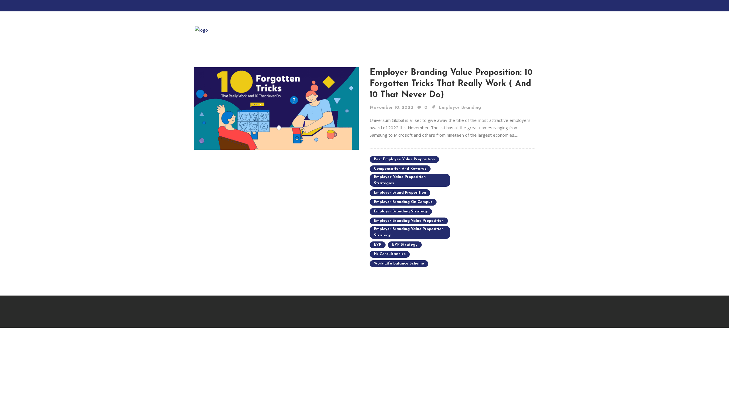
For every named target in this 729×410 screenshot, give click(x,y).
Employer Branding (460, 107)
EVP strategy (404, 245)
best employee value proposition (404, 159)
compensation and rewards (400, 169)
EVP (377, 245)
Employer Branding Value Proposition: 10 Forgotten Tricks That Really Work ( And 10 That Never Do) (451, 83)
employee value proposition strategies (400, 180)
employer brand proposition (400, 192)
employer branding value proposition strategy (409, 232)
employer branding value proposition (409, 221)
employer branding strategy (401, 211)
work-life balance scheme (399, 263)
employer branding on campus (403, 202)
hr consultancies (390, 254)
